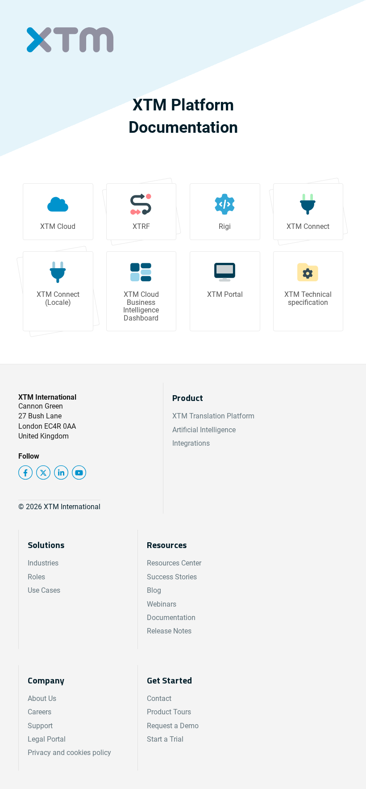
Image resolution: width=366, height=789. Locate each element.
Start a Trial (165, 739)
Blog (154, 590)
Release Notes (169, 631)
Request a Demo (173, 725)
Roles (36, 577)
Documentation (171, 617)
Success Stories (172, 577)
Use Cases (44, 590)
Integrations (191, 443)
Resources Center (174, 563)
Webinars (161, 604)
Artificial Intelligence (204, 430)
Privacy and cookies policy (69, 752)
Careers (39, 712)
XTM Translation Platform (213, 416)
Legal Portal (47, 739)
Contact (159, 698)
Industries (43, 563)
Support (40, 725)
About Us (42, 698)
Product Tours (169, 712)
